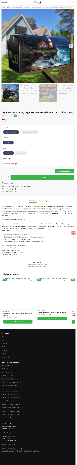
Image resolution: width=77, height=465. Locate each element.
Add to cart (42, 178)
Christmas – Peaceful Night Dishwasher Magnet (51, 312)
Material (5, 137)
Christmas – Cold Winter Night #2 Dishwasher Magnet (17, 314)
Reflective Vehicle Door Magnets (12, 382)
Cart (3, 340)
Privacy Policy (6, 357)
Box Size (5, 127)
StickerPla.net (10, 250)
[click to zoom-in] (38, 46)
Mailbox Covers (17, 7)
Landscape (26, 7)
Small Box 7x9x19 (11, 132)
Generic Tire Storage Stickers (11, 404)
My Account (5, 347)
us (45, 228)
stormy (44, 266)
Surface (5, 148)
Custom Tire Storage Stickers (11, 418)
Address (5, 158)
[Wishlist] (30, 280)
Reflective (21, 153)
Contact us (5, 353)
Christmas (6, 311)
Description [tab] (33, 201)
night (39, 266)
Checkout (5, 343)
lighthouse (35, 266)
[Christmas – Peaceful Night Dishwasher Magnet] (51, 293)
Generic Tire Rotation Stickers (11, 397)
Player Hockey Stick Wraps (10, 379)
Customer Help (6, 350)
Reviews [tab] (43, 201)
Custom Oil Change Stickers (10, 407)
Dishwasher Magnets (8, 365)
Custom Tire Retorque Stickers (11, 411)
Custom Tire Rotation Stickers (11, 414)
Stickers (9, 7)
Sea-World (44, 264)
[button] (72, 2)
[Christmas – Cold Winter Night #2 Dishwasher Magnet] (18, 294)
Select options (18, 321)
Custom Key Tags (7, 375)
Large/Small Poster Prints (9, 385)
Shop (3, 337)
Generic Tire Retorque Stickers (11, 401)
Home (3, 7)
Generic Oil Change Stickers (10, 394)
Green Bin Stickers (7, 372)
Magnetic (8, 142)
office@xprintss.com (12, 433)
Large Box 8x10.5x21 (29, 132)
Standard (8, 153)
